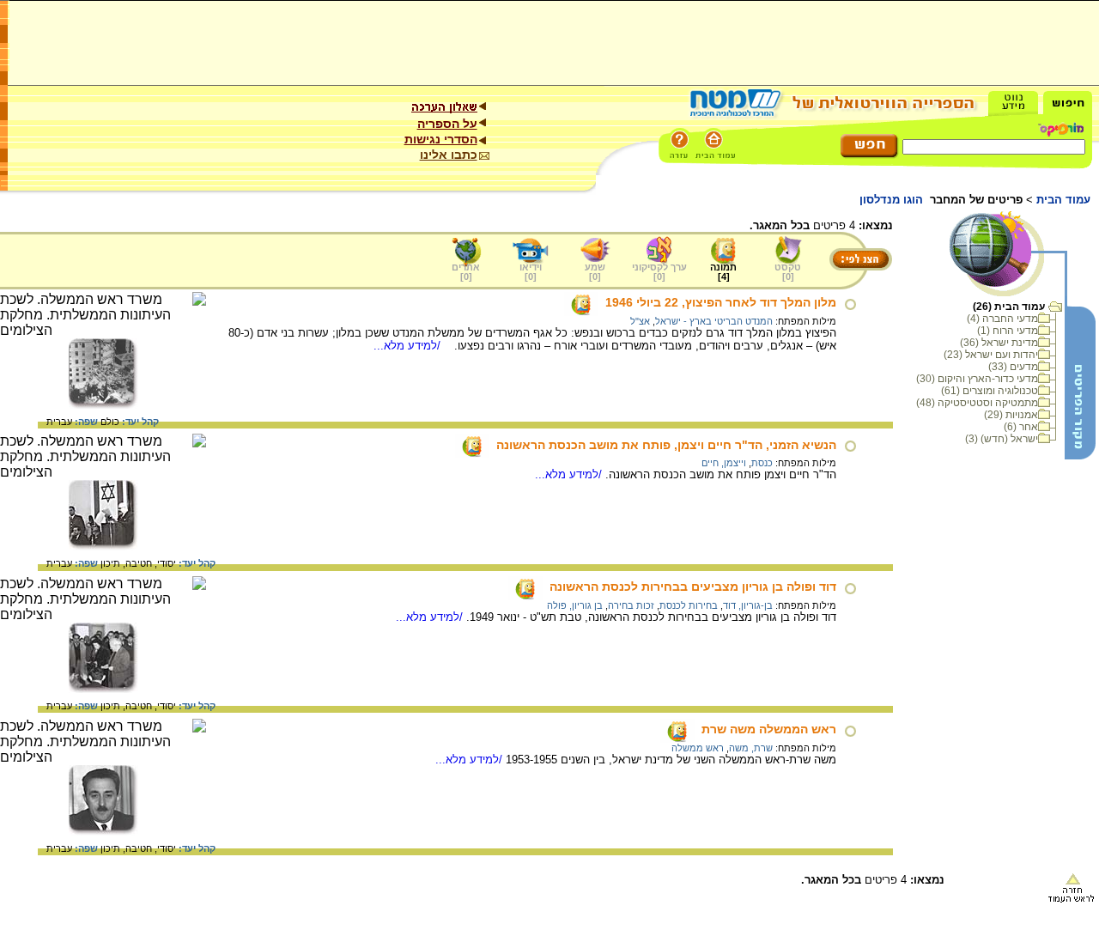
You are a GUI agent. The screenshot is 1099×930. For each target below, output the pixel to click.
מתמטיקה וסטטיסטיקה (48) (977, 403)
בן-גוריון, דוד (748, 605)
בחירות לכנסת (688, 605)
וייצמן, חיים (723, 463)
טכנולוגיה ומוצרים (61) (989, 391)
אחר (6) (1021, 427)
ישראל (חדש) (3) (1001, 439)
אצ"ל (640, 321)
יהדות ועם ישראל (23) (991, 355)
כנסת (762, 463)
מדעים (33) (1013, 367)
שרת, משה (751, 748)
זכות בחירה (631, 605)
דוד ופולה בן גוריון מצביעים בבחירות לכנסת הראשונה (693, 586)
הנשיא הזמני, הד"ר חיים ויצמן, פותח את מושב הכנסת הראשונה (666, 445)
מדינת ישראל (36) (999, 343)
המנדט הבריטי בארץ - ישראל (714, 321)
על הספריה (447, 124)
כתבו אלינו (448, 154)
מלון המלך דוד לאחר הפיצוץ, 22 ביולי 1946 (720, 302)
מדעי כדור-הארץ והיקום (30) (977, 379)
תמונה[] (723, 272)
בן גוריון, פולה (575, 605)
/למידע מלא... (408, 345)
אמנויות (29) (1011, 415)
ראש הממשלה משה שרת (768, 729)
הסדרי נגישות (440, 139)
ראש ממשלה (697, 748)
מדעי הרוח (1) (1007, 331)
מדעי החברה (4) (1002, 319)
